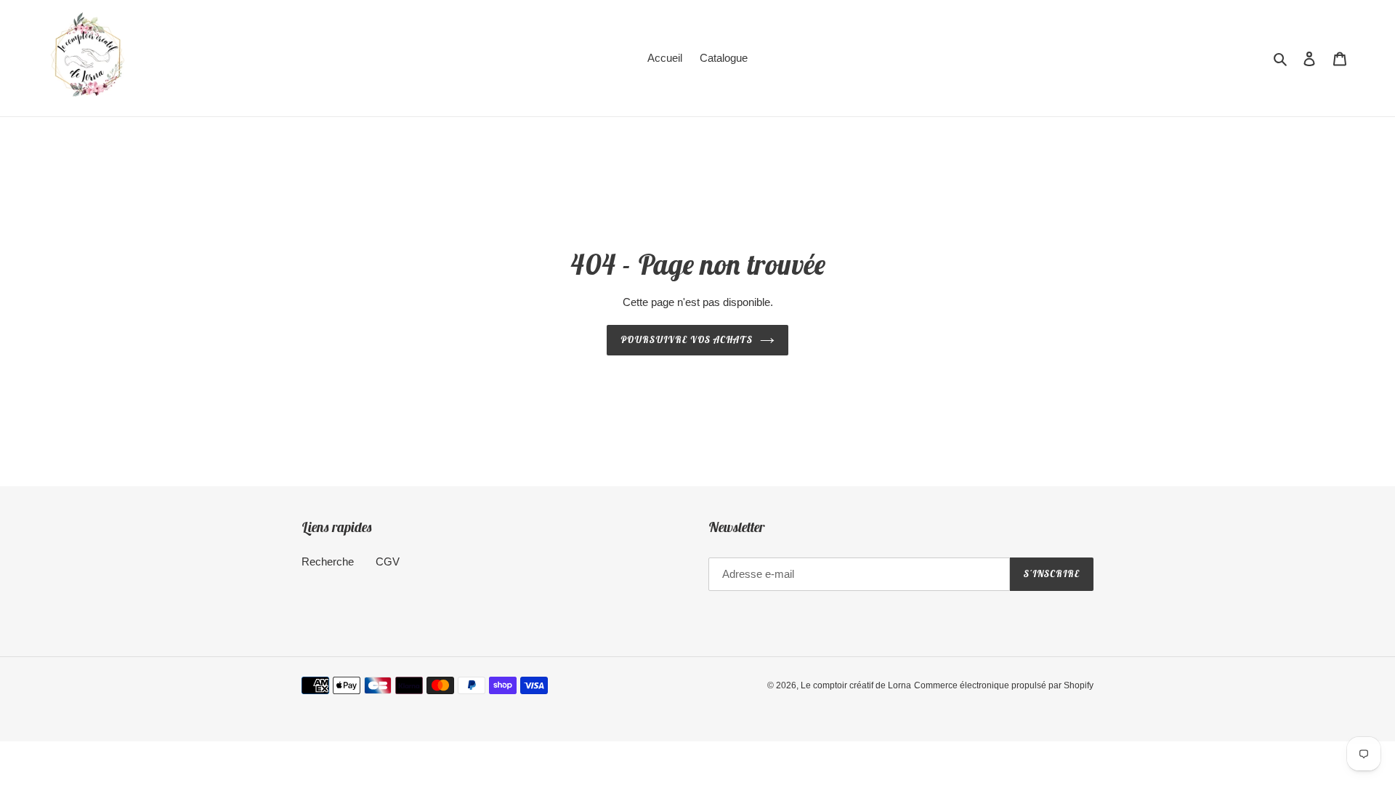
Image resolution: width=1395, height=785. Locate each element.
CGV (388, 561)
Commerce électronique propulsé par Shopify (1003, 685)
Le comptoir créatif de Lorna (856, 685)
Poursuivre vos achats (686, 340)
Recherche (328, 561)
